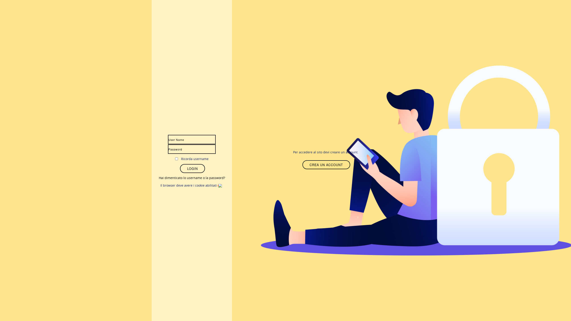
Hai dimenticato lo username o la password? (192, 178)
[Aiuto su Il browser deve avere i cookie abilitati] (220, 185)
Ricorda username (195, 159)
